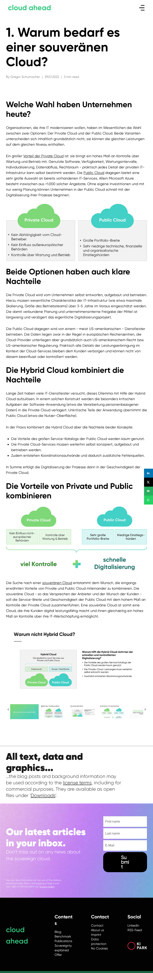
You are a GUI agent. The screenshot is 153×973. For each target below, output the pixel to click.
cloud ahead (29, 7)
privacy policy (46, 886)
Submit (125, 862)
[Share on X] (148, 482)
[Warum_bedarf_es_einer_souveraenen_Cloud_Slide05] (113, 712)
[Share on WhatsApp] (148, 500)
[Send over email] (148, 491)
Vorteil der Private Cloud (43, 156)
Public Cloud (93, 173)
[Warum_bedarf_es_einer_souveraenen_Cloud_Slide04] (83, 712)
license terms (77, 782)
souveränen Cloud (57, 583)
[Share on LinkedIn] (148, 473)
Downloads (43, 795)
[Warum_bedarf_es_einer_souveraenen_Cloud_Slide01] (24, 712)
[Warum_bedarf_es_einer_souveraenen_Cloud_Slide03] (54, 712)
